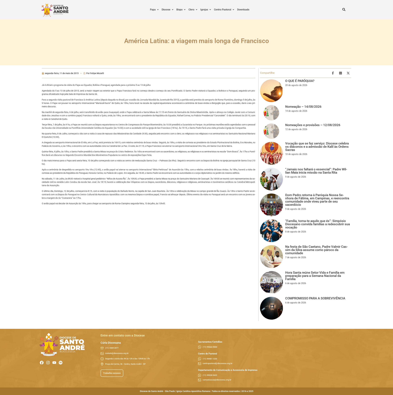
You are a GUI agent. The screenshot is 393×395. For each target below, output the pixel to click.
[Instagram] (48, 362)
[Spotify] (60, 362)
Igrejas (204, 9)
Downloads (243, 9)
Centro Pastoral (222, 9)
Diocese (166, 9)
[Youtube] (54, 362)
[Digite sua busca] (343, 9)
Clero (191, 9)
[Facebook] (41, 362)
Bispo (179, 9)
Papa (153, 9)
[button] (154, 9)
